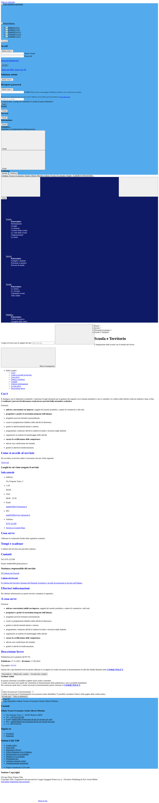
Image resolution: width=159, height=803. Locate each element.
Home (96, 326)
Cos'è (13, 373)
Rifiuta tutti (21, 674)
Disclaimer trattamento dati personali (15, 782)
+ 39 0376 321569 (16, 717)
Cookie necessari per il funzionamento (16, 692)
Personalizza (6, 674)
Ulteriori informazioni (19, 384)
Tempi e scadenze (18, 379)
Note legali (10, 748)
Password (28, 56)
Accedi (4, 41)
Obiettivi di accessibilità (15, 757)
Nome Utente (29, 53)
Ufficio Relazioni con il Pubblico (19, 752)
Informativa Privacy (13, 750)
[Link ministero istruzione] (12, 4)
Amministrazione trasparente (17, 763)
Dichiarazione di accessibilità (17, 754)
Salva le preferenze (20, 696)
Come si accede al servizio (21, 375)
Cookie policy (11, 745)
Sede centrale (7, 472)
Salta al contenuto (8, 2)
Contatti (14, 382)
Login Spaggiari (64, 97)
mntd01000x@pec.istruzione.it (18, 515)
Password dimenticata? (10, 61)
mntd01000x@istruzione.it (16, 507)
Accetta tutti (39, 674)
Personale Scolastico (102, 330)
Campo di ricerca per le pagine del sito (16, 343)
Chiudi (4, 111)
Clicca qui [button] (5, 462)
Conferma (13, 173)
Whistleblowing (12, 759)
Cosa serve (15, 377)
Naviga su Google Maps (15, 528)
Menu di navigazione (47, 366)
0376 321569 (11, 524)
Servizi (97, 328)
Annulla (4, 173)
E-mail (27, 92)
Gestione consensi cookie (16, 761)
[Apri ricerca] (138, 187)
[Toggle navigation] (20, 187)
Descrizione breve (18, 388)
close (4, 198)
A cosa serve (16, 386)
